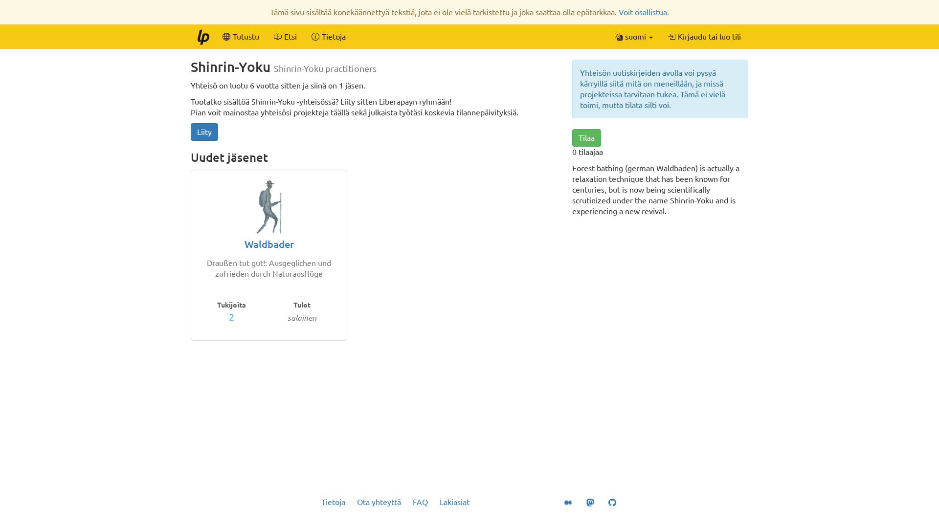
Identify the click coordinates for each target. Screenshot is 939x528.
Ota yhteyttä (379, 502)
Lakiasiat (455, 502)
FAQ (420, 502)
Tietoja (333, 502)
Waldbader (269, 244)
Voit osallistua (643, 12)
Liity (204, 132)
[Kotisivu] (203, 36)
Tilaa (587, 137)
